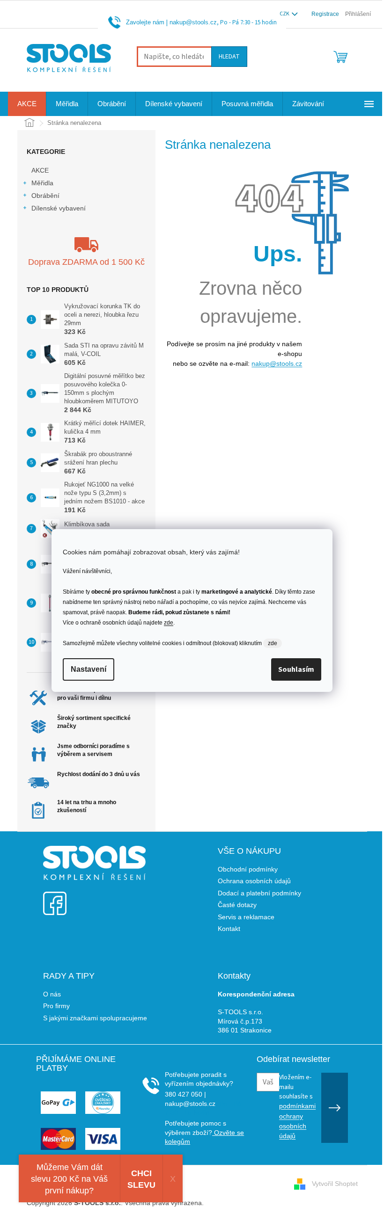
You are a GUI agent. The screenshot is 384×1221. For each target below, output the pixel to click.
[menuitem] (27, 104)
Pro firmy (56, 1006)
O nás (52, 994)
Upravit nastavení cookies (244, 1202)
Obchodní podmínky (248, 869)
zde (168, 622)
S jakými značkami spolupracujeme (95, 1018)
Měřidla (42, 183)
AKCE (40, 170)
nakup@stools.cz (193, 22)
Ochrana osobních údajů (254, 881)
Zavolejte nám (145, 22)
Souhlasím (296, 669)
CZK (285, 14)
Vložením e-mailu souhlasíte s (297, 1106)
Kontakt (229, 928)
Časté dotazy (237, 904)
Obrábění (45, 195)
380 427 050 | (185, 1094)
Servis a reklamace (246, 917)
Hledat (229, 56)
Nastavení (88, 669)
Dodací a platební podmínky (259, 893)
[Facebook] (54, 897)
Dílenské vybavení (58, 208)
